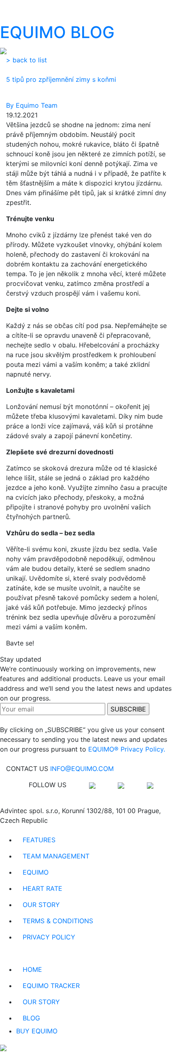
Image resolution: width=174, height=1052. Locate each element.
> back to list (26, 60)
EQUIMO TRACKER (51, 986)
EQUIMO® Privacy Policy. (126, 749)
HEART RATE (42, 888)
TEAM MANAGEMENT (56, 856)
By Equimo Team (31, 105)
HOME (32, 969)
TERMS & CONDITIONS (58, 921)
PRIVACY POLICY (49, 937)
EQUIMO (36, 872)
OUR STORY (41, 905)
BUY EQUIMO (36, 1031)
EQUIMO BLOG (57, 32)
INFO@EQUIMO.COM (82, 769)
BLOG (31, 1018)
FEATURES (39, 840)
